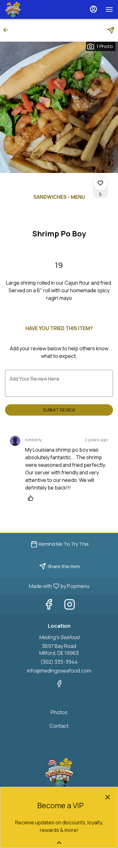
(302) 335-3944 (59, 661)
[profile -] (93, 9)
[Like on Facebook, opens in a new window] (48, 606)
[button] (7, 30)
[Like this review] (32, 498)
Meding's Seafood (59, 772)
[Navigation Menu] (109, 9)
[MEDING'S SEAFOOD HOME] (33, 9)
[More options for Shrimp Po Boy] (100, 183)
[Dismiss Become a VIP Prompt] (107, 797)
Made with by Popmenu (47, 586)
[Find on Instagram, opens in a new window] (69, 606)
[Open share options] (111, 30)
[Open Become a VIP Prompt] (59, 842)
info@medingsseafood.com (59, 670)
